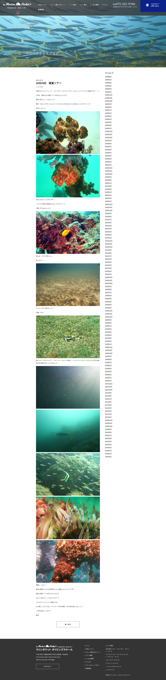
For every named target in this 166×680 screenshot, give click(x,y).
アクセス (105, 5)
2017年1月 (108, 417)
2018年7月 (108, 362)
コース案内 (72, 5)
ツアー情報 (89, 655)
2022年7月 (108, 219)
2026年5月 (108, 86)
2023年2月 (108, 198)
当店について (42, 5)
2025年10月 (108, 101)
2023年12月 (108, 168)
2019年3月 (108, 338)
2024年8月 (108, 143)
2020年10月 (108, 283)
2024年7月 (108, 146)
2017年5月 (108, 405)
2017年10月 (108, 389)
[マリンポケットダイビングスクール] (18, 5)
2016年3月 (108, 447)
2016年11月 (108, 423)
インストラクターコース (113, 666)
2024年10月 (108, 137)
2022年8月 (108, 216)
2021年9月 (108, 250)
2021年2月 (108, 271)
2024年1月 (108, 165)
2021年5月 (108, 262)
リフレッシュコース (112, 663)
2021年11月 (108, 243)
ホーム (88, 645)
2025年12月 (108, 95)
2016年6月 (108, 438)
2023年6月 (108, 186)
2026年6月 (108, 82)
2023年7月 (108, 183)
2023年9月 (108, 177)
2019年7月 (108, 326)
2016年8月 (108, 432)
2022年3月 (108, 231)
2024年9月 (108, 140)
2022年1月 (108, 237)
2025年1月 (108, 128)
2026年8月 (108, 76)
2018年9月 (108, 356)
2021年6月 (108, 259)
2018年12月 (108, 347)
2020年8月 (108, 289)
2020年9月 (108, 286)
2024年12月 (108, 131)
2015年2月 (108, 456)
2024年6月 (108, 149)
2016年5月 (108, 441)
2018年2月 (108, 377)
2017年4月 (108, 408)
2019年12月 (108, 310)
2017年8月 (108, 396)
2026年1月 (108, 92)
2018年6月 (108, 365)
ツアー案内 (83, 5)
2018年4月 (108, 371)
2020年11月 (108, 280)
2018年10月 (108, 353)
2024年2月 (108, 161)
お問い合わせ (155, 5)
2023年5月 (108, 189)
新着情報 (41, 9)
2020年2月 (108, 304)
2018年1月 (108, 380)
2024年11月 (108, 134)
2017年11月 (108, 386)
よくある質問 (94, 5)
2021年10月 (108, 247)
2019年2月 (108, 341)
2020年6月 (108, 295)
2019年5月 (108, 332)
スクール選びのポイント (58, 5)
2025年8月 (108, 107)
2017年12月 (108, 383)
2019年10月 (108, 317)
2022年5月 (108, 225)
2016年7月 (108, 435)
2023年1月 (108, 201)
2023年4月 (108, 192)
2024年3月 (108, 158)
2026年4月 (108, 88)
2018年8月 (108, 359)
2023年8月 (108, 180)
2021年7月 (108, 256)
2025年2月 (108, 125)
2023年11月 (108, 171)
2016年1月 (108, 453)
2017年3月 (108, 411)
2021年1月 (108, 274)
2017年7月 (108, 399)
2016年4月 (108, 444)
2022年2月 (108, 234)
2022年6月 (108, 222)
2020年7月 (108, 292)
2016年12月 (108, 420)
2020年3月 (108, 301)
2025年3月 (108, 122)
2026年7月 (108, 79)
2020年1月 (108, 307)
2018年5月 (108, 368)
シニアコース (110, 669)
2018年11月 (108, 350)
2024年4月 (108, 155)
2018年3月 (108, 374)
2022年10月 (108, 210)
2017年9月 (108, 392)
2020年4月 (108, 298)
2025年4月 (108, 119)
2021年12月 (108, 241)
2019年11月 (108, 313)
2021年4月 (108, 265)
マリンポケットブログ (92, 665)
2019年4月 (108, 335)
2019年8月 (108, 323)
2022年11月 (108, 207)
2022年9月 (108, 213)
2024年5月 (108, 152)
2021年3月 (108, 268)
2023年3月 (108, 195)
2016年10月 (108, 426)
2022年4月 (108, 228)
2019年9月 (108, 320)
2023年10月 (108, 174)
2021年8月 (108, 253)
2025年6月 (108, 113)
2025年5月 (108, 116)
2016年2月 (108, 450)
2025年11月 (108, 98)
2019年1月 (108, 344)
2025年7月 (108, 110)
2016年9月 (108, 429)
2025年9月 (108, 104)
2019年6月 (108, 329)
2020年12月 (108, 277)
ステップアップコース (113, 660)
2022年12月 (108, 204)
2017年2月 (108, 414)
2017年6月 (108, 402)
